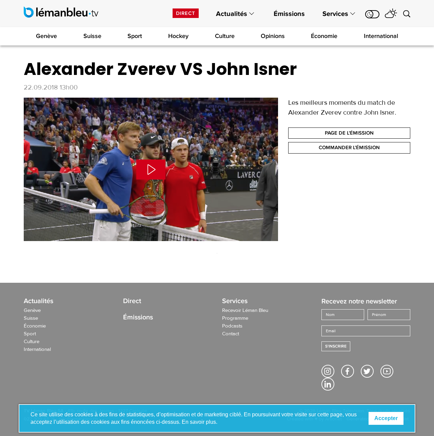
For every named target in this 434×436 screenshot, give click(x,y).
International (381, 36)
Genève (46, 36)
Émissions (289, 14)
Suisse (92, 36)
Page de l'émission (349, 133)
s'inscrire (336, 346)
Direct (185, 13)
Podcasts (232, 326)
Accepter (386, 418)
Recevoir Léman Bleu (245, 311)
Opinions (273, 36)
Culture (225, 36)
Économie (324, 36)
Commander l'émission (349, 147)
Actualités (231, 14)
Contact (230, 334)
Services (335, 14)
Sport (134, 36)
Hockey (178, 36)
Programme (235, 318)
